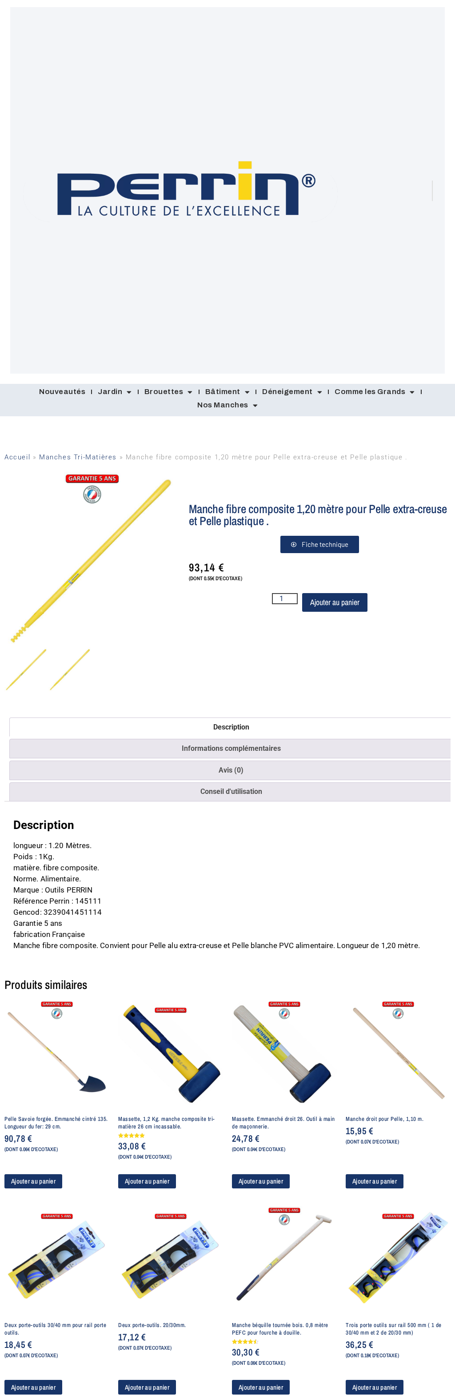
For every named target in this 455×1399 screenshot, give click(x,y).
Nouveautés (62, 391)
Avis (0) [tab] (231, 770)
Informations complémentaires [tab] (231, 748)
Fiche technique (325, 544)
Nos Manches (222, 405)
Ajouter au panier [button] (33, 1181)
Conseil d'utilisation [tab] (231, 791)
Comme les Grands (370, 391)
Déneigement (287, 391)
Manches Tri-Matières (78, 457)
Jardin (110, 391)
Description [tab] (231, 727)
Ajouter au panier (334, 602)
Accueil (17, 457)
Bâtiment (222, 391)
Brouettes (164, 391)
